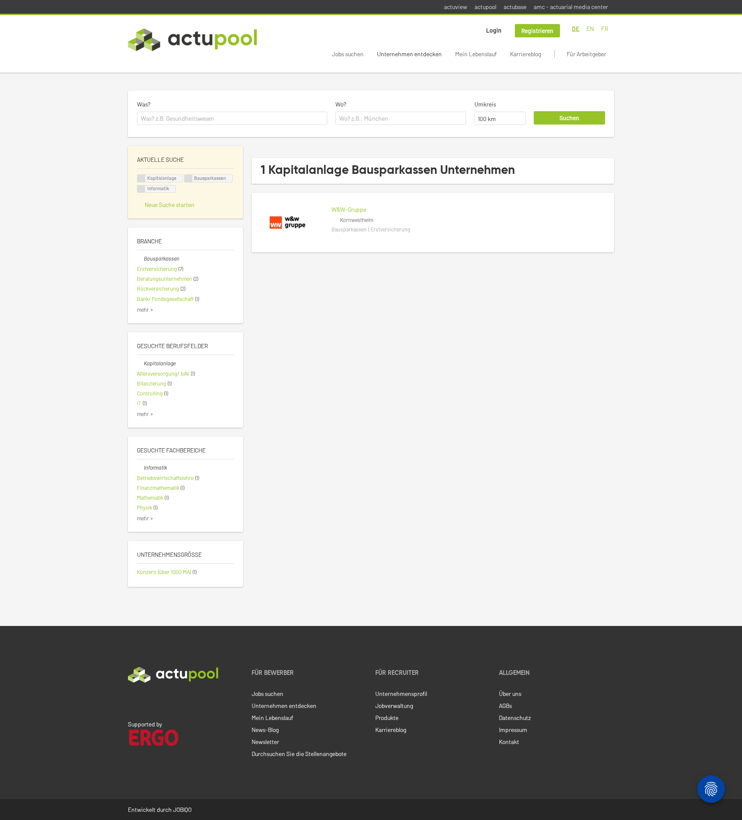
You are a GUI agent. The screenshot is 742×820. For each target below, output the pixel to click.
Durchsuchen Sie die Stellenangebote (299, 753)
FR (604, 28)
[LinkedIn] (132, 700)
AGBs (505, 705)
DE (575, 28)
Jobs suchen (348, 54)
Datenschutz (515, 717)
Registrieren (537, 30)
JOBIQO (182, 809)
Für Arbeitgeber (586, 54)
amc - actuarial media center (571, 6)
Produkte (386, 717)
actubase (515, 6)
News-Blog (265, 729)
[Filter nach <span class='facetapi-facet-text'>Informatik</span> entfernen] (141, 189)
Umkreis (485, 104)
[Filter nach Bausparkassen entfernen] (140, 258)
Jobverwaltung (394, 705)
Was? (143, 104)
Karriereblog (525, 54)
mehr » (145, 309)
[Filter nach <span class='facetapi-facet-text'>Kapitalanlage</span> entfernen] (141, 178)
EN (590, 28)
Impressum (513, 729)
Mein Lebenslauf (476, 54)
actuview (455, 6)
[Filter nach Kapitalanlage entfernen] (140, 363)
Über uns (510, 693)
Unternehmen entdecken (409, 54)
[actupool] (192, 39)
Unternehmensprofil (401, 693)
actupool (485, 6)
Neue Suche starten (170, 204)
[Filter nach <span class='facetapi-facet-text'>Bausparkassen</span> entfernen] (188, 178)
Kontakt (509, 741)
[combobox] (232, 118)
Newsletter (265, 741)
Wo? (340, 104)
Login (494, 30)
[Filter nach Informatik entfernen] (140, 467)
